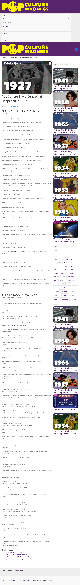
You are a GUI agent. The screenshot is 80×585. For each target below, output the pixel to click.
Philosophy (73, 291)
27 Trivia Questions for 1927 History (11, 105)
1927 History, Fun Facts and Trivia (13, 552)
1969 (71, 262)
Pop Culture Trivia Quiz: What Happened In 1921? (17, 557)
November (71, 288)
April (71, 269)
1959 (66, 259)
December (71, 276)
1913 (61, 256)
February (62, 280)
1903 (55, 256)
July (63, 284)
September (72, 295)
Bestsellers (64, 273)
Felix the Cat (5, 306)
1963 (65, 263)
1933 (71, 256)
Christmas (56, 276)
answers (4, 113)
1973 (65, 266)
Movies (62, 288)
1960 (71, 259)
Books (71, 273)
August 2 (12, 325)
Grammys (71, 280)
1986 (61, 269)
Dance (64, 276)
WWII (55, 303)
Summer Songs (65, 299)
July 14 (16, 251)
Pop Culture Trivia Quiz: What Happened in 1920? (17, 554)
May (55, 288)
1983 (55, 269)
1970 (55, 266)
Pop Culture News (24, 580)
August (56, 273)
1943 (55, 259)
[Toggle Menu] (68, 19)
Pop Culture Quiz (60, 295)
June (68, 284)
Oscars (64, 291)
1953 (61, 259)
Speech (56, 299)
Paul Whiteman (41, 338)
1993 (66, 269)
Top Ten (73, 299)
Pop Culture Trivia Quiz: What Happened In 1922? (17, 559)
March (75, 284)
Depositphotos (14, 580)
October (57, 291)
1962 (60, 262)
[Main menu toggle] (77, 49)
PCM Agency (21, 570)
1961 (55, 262)
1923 (66, 256)
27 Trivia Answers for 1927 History (10, 106)
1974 (71, 266)
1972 (60, 266)
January (56, 284)
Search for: (56, 62)
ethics (55, 280)
